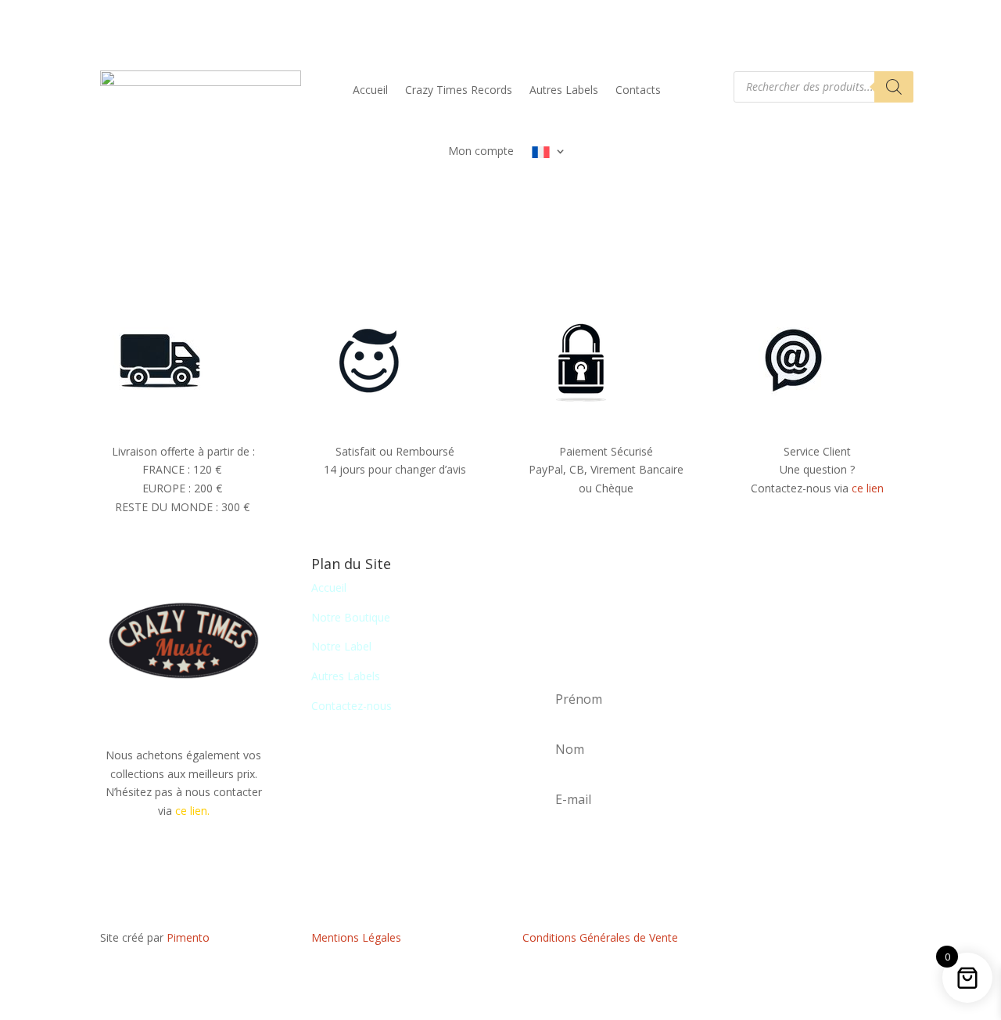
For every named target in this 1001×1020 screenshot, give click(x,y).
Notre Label (341, 646)
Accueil (370, 89)
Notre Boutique (350, 617)
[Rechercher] (893, 87)
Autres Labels (563, 89)
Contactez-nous (351, 705)
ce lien (868, 488)
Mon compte (481, 150)
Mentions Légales (356, 937)
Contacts (638, 89)
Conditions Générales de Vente (600, 937)
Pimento (188, 937)
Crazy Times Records (458, 89)
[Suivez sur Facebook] (817, 940)
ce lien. (192, 810)
